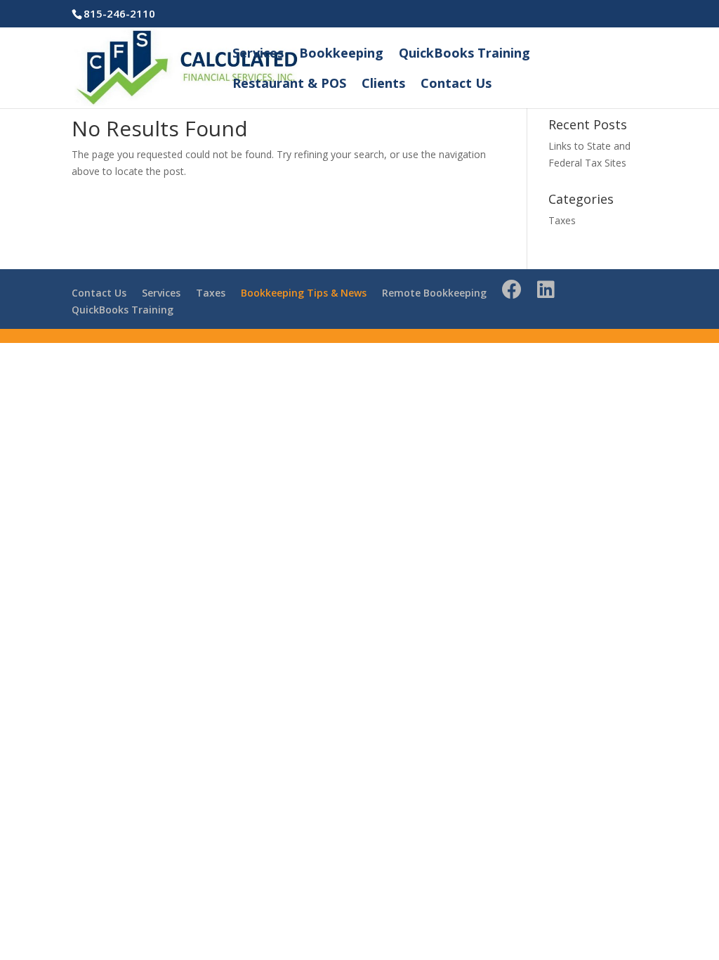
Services (258, 54)
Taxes (562, 220)
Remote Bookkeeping (434, 292)
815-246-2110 (119, 13)
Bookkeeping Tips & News (304, 292)
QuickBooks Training (464, 54)
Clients (383, 84)
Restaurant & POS (289, 84)
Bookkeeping (341, 54)
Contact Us (456, 84)
